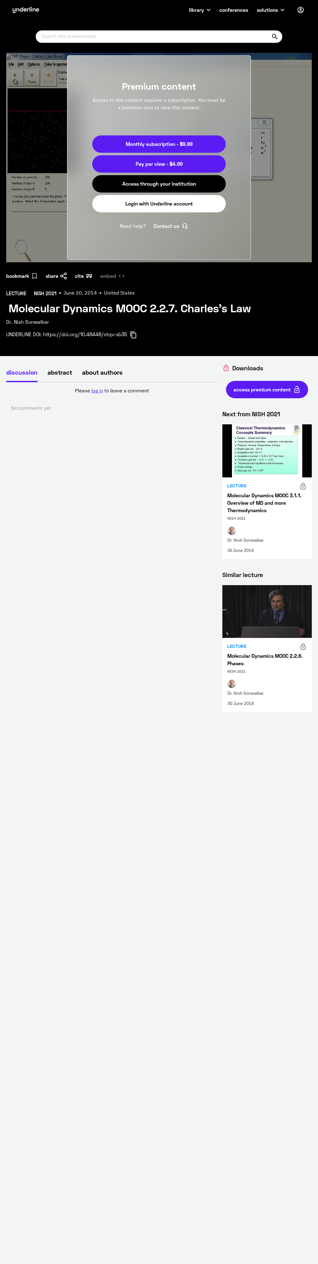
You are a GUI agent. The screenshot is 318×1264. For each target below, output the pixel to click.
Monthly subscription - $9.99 (159, 144)
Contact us (166, 226)
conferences (233, 10)
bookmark (17, 276)
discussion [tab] (22, 372)
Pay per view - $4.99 (159, 164)
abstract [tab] (60, 372)
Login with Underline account (159, 203)
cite (79, 276)
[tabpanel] (111, 399)
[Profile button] (301, 10)
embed (108, 276)
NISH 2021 (266, 414)
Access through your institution (159, 184)
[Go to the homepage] (25, 10)
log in (97, 391)
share (52, 276)
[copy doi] (136, 335)
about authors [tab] (102, 372)
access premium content (262, 389)
